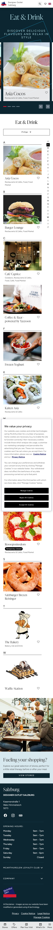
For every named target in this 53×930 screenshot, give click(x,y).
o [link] (48, 191)
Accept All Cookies (26, 505)
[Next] (48, 106)
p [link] (48, 194)
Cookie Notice (28, 913)
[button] (46, 92)
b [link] (48, 148)
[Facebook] (5, 815)
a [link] (48, 145)
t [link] (48, 207)
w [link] (48, 217)
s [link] (48, 204)
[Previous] (41, 106)
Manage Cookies (42, 917)
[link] (15, 3)
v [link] (48, 214)
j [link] (48, 174)
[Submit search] (40, 4)
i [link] (48, 171)
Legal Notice (43, 913)
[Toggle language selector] (50, 4)
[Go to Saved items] (45, 4)
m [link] (48, 184)
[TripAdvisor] (20, 815)
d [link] (48, 154)
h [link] (48, 168)
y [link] (48, 224)
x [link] (48, 220)
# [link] (48, 141)
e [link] (48, 158)
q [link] (48, 197)
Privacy (15, 913)
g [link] (48, 164)
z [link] (48, 227)
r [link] (48, 201)
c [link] (48, 151)
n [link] (48, 187)
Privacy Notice (18, 457)
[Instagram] (13, 815)
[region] (26, 465)
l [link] (48, 181)
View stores (26, 775)
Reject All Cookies (26, 498)
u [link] (48, 210)
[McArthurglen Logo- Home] (3, 4)
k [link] (48, 177)
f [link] (48, 161)
